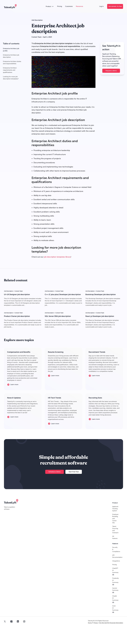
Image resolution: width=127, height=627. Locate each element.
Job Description (37, 20)
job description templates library (57, 257)
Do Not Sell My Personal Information (111, 623)
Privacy (96, 623)
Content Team (36, 37)
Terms (90, 623)
